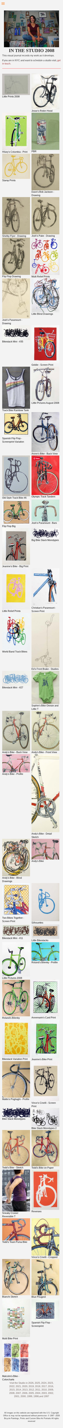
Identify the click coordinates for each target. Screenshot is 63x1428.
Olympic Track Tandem (43, 496)
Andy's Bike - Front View (44, 752)
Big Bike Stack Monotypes (45, 540)
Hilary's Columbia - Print (14, 152)
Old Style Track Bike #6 (14, 498)
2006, (25, 1393)
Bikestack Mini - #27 (12, 687)
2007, (19, 1393)
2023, (50, 1383)
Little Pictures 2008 (12, 978)
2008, (12, 1393)
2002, (51, 1393)
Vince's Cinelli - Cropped (44, 1257)
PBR (34, 151)
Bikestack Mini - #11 (12, 938)
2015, (12, 1389)
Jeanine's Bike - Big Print (15, 566)
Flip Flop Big (9, 526)
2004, (38, 1393)
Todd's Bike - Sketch (12, 1167)
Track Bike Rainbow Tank (15, 410)
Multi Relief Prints (41, 276)
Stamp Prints (9, 180)
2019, (31, 1386)
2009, (51, 1389)
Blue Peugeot (39, 1297)
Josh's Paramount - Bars (44, 523)
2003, (44, 1393)
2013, (25, 1389)
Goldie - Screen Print (42, 365)
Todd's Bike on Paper (43, 1167)
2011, (38, 1389)
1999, (29, 1396)
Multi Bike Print (10, 1338)
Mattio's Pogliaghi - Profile (15, 1099)
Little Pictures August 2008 (45, 403)
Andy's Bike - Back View (15, 752)
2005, (31, 1393)
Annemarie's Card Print (44, 1017)
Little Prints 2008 (11, 96)
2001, (17, 1396)
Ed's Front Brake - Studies (45, 669)
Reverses (36, 1211)
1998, (36, 1396)
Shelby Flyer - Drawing (14, 236)
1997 (46, 1396)
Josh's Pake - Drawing (43, 236)
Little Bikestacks (40, 940)
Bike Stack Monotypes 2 (44, 1128)
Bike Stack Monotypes (13, 1119)
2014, (19, 1389)
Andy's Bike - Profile (12, 774)
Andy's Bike (38, 861)
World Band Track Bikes (14, 651)
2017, (44, 1386)
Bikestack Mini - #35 (12, 341)
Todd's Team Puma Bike (14, 1242)
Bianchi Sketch (10, 1296)
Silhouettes (37, 922)
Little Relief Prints (11, 611)
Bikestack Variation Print (15, 1059)
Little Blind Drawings (42, 314)
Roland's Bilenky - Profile (45, 962)
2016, (51, 1386)
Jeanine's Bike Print (42, 1059)
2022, (12, 1386)
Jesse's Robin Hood (42, 111)
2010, (44, 1389)
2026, (31, 1383)
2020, (25, 1386)
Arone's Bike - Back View (45, 453)
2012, (32, 1389)
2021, (19, 1386)
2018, (38, 1386)
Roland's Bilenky (11, 1018)
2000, (23, 1396)
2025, (38, 1383)
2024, (44, 1383)
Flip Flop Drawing (11, 276)
